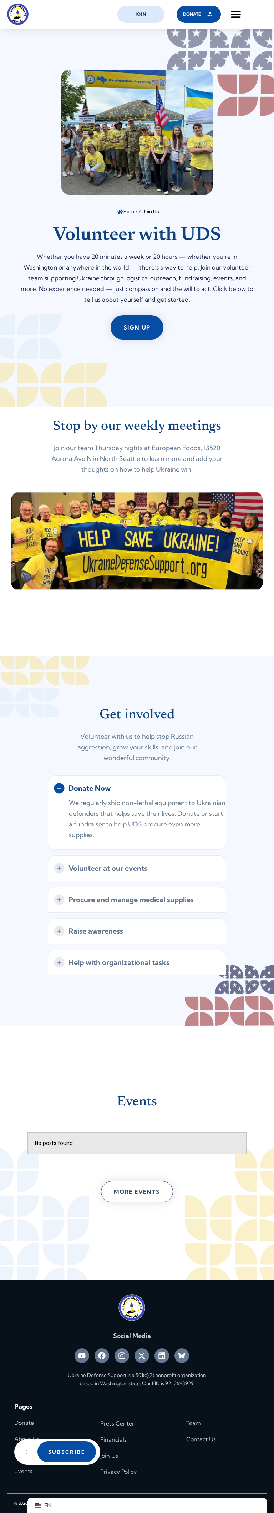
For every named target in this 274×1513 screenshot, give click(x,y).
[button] (236, 14)
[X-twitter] (142, 1355)
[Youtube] (82, 1355)
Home (130, 212)
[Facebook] (102, 1355)
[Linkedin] (161, 1355)
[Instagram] (122, 1355)
